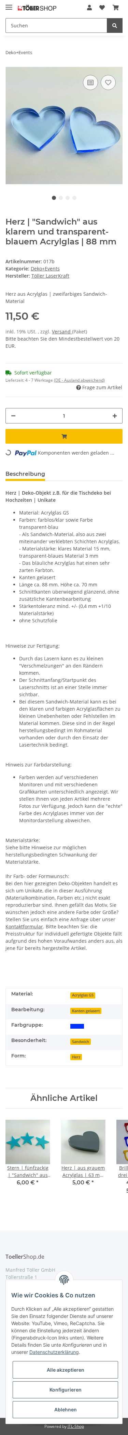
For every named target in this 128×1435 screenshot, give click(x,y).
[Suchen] (115, 25)
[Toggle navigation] (8, 4)
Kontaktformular (24, 926)
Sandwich (80, 1041)
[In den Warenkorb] (64, 436)
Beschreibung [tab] (25, 474)
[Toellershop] (37, 7)
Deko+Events (45, 268)
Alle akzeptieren (65, 1370)
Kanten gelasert (86, 1010)
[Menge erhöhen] (114, 415)
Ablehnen (65, 1409)
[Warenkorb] (116, 7)
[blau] (77, 1025)
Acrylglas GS (83, 995)
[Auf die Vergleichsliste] (90, 82)
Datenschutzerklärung (54, 1352)
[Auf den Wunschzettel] (108, 82)
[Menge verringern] (13, 415)
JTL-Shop (76, 1426)
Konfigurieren (65, 1390)
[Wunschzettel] (102, 7)
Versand (62, 331)
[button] (89, 7)
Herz (76, 1057)
